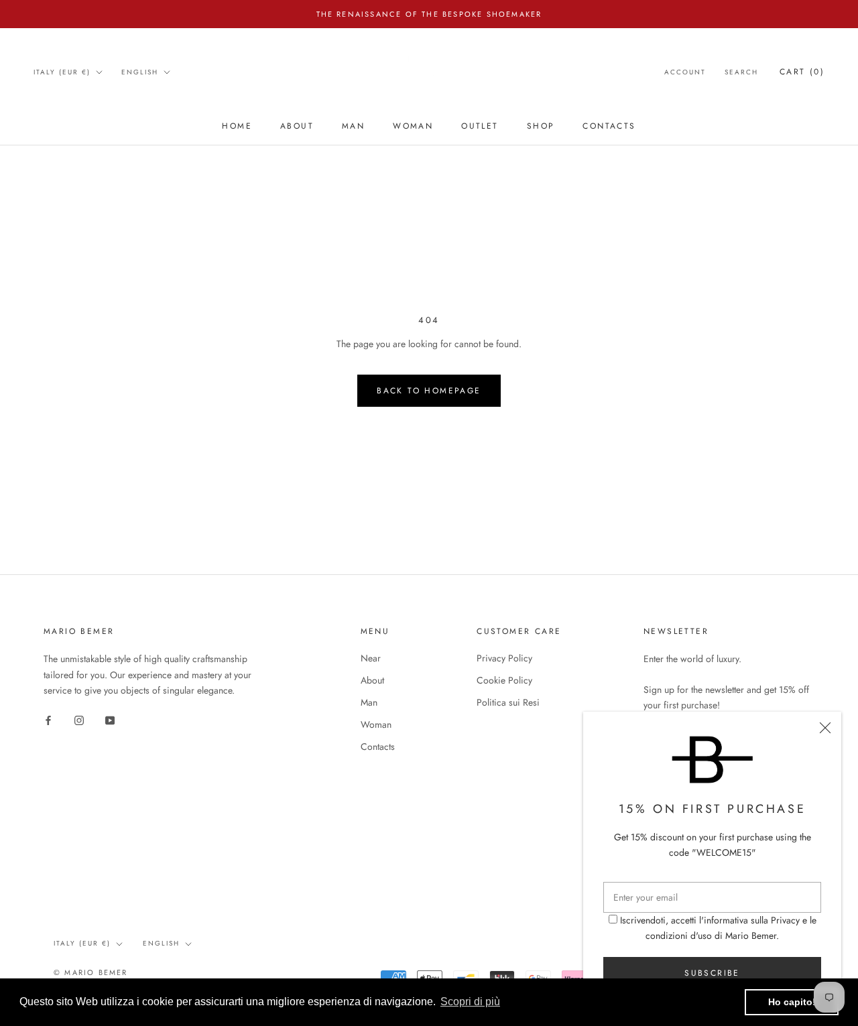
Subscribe (712, 973)
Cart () (802, 72)
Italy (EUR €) (62, 72)
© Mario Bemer (91, 972)
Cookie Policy (504, 680)
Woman (413, 126)
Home (237, 126)
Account (685, 72)
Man (353, 126)
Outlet (479, 126)
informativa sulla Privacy (752, 920)
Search (741, 72)
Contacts (609, 126)
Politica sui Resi (508, 702)
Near (371, 658)
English (139, 72)
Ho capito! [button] (792, 1002)
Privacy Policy (504, 658)
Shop (541, 126)
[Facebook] (48, 719)
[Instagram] (79, 719)
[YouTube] (110, 719)
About (297, 126)
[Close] (825, 728)
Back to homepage (429, 391)
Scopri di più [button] (470, 1001)
